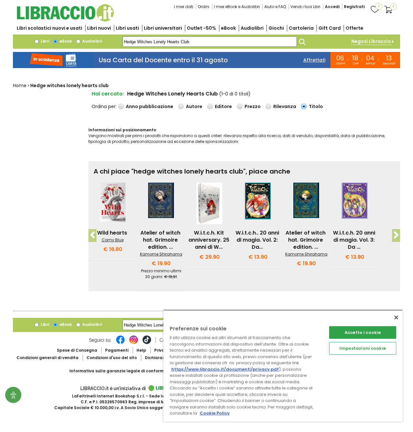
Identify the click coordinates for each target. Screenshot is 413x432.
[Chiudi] (396, 317)
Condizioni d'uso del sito (111, 357)
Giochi (276, 28)
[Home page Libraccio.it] (65, 20)
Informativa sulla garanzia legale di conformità (119, 371)
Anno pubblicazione (149, 106)
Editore (223, 106)
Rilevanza (284, 106)
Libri (44, 41)
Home (19, 85)
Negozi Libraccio (371, 41)
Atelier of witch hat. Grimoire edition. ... (160, 240)
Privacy (161, 350)
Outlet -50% (201, 28)
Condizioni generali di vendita (47, 357)
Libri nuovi (99, 28)
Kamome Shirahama (161, 254)
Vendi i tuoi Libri (305, 6)
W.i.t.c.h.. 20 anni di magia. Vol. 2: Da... (257, 240)
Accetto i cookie (363, 332)
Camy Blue (113, 240)
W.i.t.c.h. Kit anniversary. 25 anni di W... (208, 240)
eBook (228, 28)
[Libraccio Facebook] (120, 343)
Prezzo (253, 106)
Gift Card (329, 28)
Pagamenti (116, 350)
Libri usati (127, 28)
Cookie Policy (215, 413)
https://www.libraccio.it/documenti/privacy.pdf (225, 369)
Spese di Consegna (77, 350)
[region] (283, 366)
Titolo (316, 106)
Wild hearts (112, 232)
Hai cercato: (108, 93)
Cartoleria (301, 28)
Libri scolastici (49, 28)
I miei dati (183, 6)
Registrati (354, 6)
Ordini (203, 6)
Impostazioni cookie (362, 348)
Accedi (332, 6)
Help (141, 350)
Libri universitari (163, 28)
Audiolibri (252, 28)
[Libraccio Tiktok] (146, 343)
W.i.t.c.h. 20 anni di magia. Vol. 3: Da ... (354, 240)
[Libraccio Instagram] (133, 343)
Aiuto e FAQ (275, 6)
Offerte (354, 28)
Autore (194, 106)
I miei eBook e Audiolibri (237, 6)
